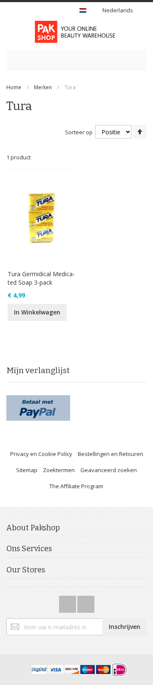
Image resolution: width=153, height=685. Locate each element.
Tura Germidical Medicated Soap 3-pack (41, 278)
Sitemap (26, 470)
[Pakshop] (76, 31)
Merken (43, 87)
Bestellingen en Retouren (110, 454)
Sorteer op (79, 132)
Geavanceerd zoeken (108, 470)
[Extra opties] (38, 399)
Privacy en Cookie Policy (41, 454)
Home (13, 87)
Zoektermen (59, 470)
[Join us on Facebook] (68, 602)
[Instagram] (85, 602)
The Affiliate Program (76, 486)
